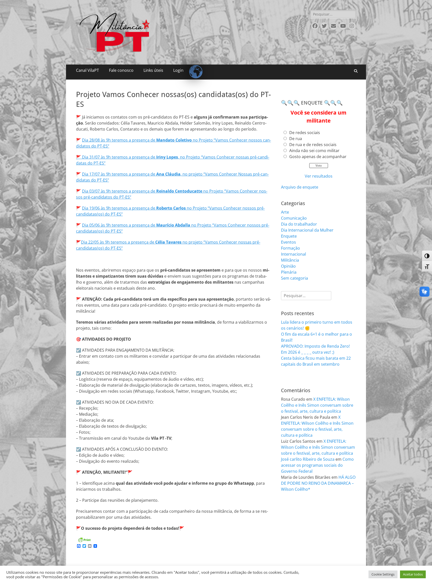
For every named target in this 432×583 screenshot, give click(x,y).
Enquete (289, 236)
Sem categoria (294, 278)
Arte (285, 212)
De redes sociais (304, 132)
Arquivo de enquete (299, 187)
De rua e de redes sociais (312, 144)
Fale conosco (121, 70)
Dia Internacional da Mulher (307, 230)
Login (178, 70)
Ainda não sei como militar (314, 150)
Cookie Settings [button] (383, 574)
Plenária (288, 272)
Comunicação (294, 218)
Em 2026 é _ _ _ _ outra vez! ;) (307, 352)
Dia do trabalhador (299, 224)
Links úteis (153, 70)
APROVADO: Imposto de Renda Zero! (315, 346)
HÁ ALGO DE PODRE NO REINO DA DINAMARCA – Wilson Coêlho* (318, 483)
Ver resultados (318, 176)
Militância (290, 260)
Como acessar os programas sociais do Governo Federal (317, 465)
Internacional (293, 254)
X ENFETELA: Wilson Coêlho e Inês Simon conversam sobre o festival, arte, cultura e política (317, 405)
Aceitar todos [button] (413, 574)
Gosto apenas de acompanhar (317, 156)
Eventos (288, 242)
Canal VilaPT (87, 70)
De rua (295, 138)
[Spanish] (193, 68)
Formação (290, 248)
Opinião (288, 266)
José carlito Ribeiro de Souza (307, 459)
